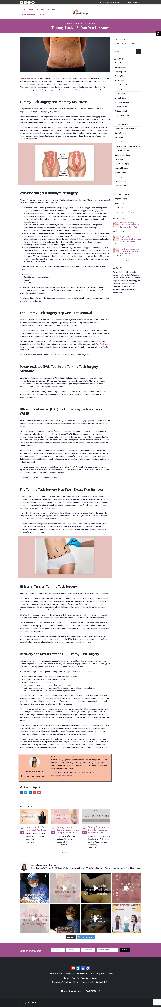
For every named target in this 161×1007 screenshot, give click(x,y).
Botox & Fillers (120, 76)
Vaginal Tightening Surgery (124, 212)
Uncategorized (120, 208)
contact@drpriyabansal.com (61, 776)
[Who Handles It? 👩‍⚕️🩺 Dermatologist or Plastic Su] (126, 918)
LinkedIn (30, 792)
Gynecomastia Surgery (123, 155)
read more (30, 845)
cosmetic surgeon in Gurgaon (125, 129)
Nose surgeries (120, 172)
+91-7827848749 (94, 991)
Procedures (52, 10)
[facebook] (88, 968)
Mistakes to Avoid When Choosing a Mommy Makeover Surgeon (130, 225)
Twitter (25, 792)
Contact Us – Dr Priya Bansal (125, 44)
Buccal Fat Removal (122, 102)
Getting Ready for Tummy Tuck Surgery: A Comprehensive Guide (36, 830)
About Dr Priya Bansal (37, 10)
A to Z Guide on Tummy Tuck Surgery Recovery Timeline (99, 830)
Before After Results (28, 14)
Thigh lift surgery (121, 199)
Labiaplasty (119, 159)
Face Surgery (119, 137)
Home (23, 10)
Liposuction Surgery (122, 164)
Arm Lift (118, 63)
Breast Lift (118, 89)
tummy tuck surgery (51, 618)
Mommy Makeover (121, 168)
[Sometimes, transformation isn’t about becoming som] (65, 918)
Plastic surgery (120, 186)
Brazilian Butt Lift (121, 81)
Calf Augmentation (121, 111)
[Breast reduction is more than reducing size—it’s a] (96, 918)
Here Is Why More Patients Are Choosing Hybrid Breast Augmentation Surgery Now (130, 249)
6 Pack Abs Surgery (101, 344)
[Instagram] (29, 2)
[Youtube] (25, 2)
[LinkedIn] (33, 2)
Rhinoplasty (119, 190)
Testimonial (81, 974)
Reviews (42, 14)
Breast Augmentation (122, 85)
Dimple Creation (120, 133)
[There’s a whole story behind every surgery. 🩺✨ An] (34, 888)
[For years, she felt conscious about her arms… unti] (96, 888)
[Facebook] (21, 2)
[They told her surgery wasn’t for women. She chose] (65, 888)
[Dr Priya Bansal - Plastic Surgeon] (80, 12)
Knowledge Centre (121, 39)
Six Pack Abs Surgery (122, 194)
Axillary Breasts (120, 67)
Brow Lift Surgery (121, 98)
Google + (34, 792)
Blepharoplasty (120, 72)
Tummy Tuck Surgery (28, 78)
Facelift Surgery (120, 142)
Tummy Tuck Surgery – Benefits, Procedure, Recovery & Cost (67, 830)
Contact (111, 974)
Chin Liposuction (121, 120)
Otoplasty (118, 177)
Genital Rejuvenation (122, 151)
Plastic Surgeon (120, 181)
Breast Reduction (121, 94)
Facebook (21, 792)
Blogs (90, 974)
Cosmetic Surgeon (121, 124)
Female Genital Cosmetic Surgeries (127, 146)
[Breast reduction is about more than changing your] (126, 888)
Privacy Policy (100, 974)
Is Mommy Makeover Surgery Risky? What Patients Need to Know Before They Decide (129, 237)
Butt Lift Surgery (121, 107)
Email (39, 792)
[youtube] (73, 968)
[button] (62, 852)
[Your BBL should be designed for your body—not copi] (34, 918)
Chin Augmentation (122, 116)
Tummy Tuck (119, 203)
